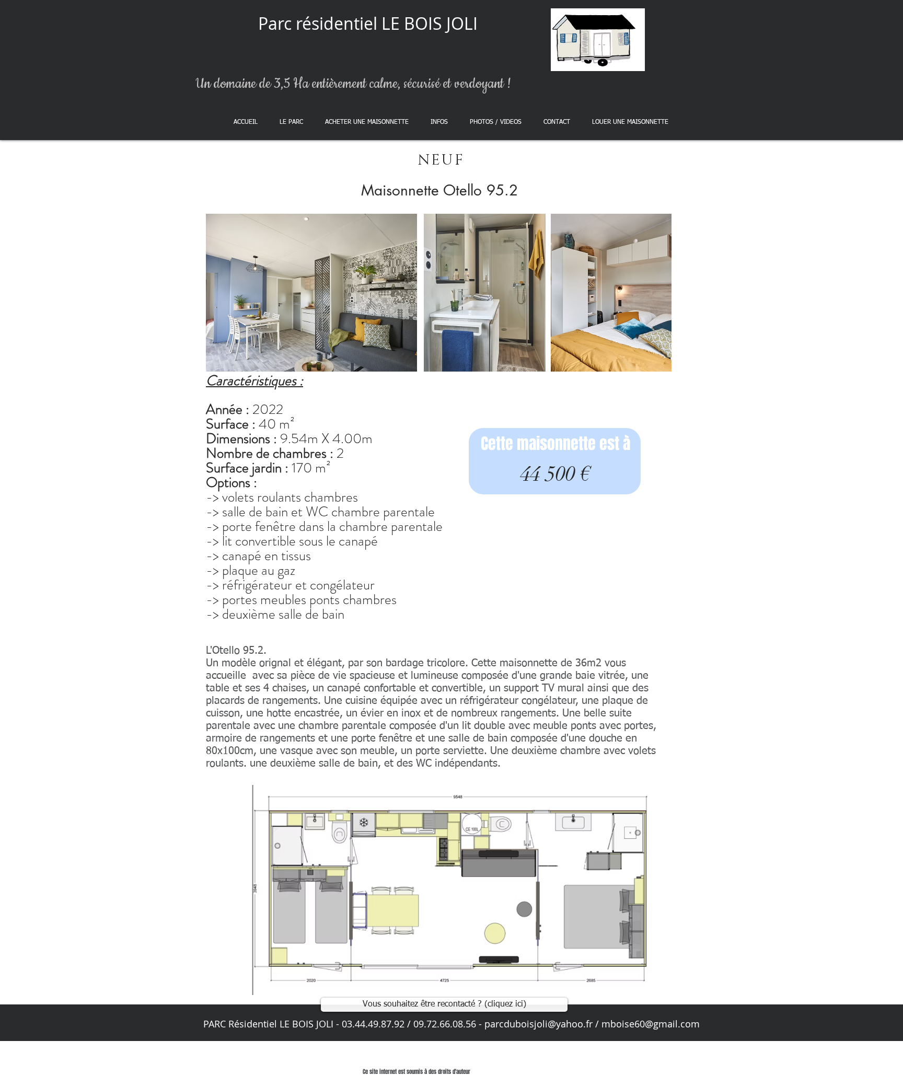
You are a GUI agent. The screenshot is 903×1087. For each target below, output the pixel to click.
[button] (367, 122)
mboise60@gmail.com (650, 1023)
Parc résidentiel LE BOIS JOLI (368, 23)
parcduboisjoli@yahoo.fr (538, 1023)
